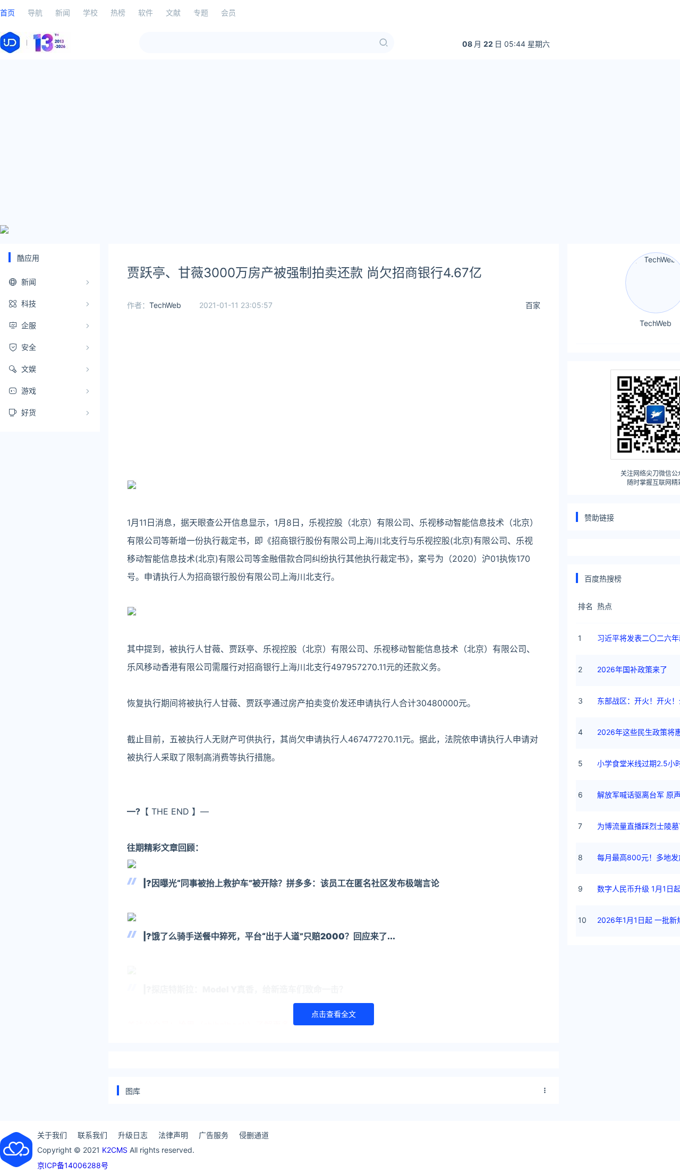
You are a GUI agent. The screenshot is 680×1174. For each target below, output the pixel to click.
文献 (173, 12)
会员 (228, 12)
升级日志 (133, 1134)
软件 (145, 12)
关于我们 (52, 1134)
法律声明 (173, 1134)
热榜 (117, 12)
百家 (532, 305)
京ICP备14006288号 (72, 1165)
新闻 (62, 12)
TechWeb (165, 305)
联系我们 (92, 1134)
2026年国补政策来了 (632, 669)
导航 (35, 12)
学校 (90, 12)
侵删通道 (254, 1134)
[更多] (545, 1090)
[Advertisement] (340, 142)
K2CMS (115, 1149)
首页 (7, 12)
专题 (200, 12)
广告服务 (213, 1134)
